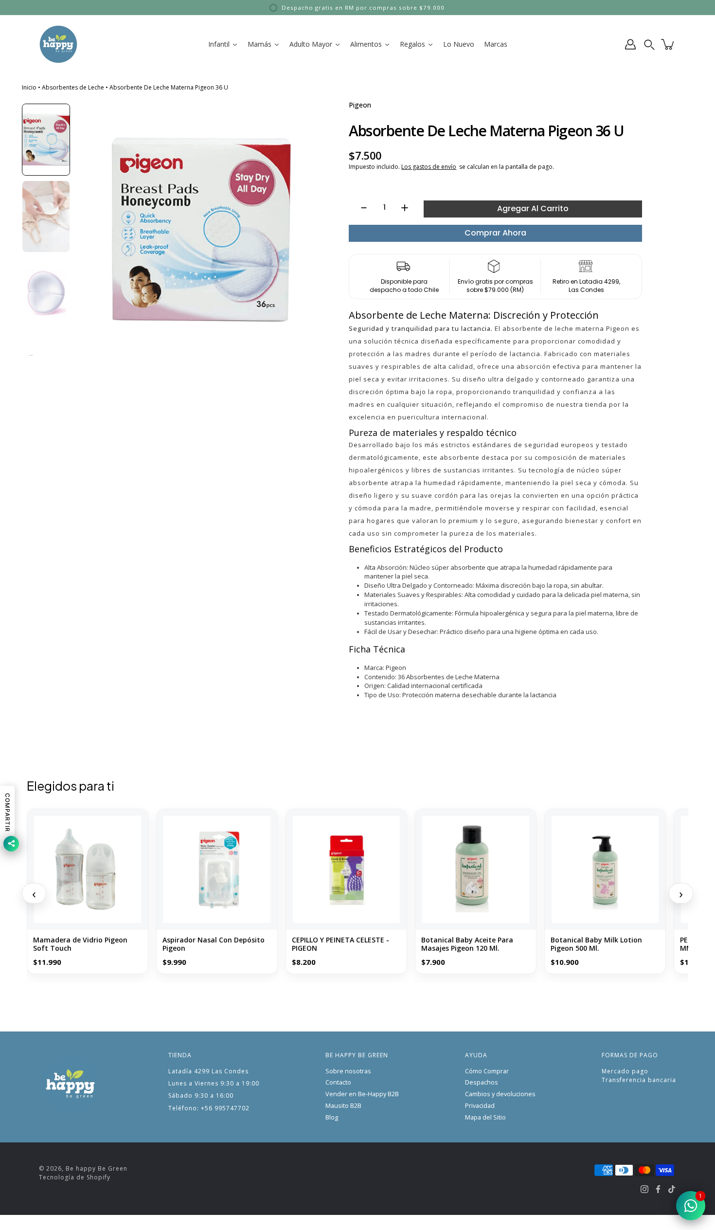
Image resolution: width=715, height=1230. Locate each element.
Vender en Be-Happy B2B (362, 1094)
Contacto (338, 1082)
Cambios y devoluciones (500, 1094)
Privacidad (480, 1106)
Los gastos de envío (428, 167)
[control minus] (359, 207)
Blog (331, 1117)
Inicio (29, 87)
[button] (649, 44)
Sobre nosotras (348, 1071)
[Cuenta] (630, 44)
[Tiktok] (671, 1189)
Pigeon (360, 104)
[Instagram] (644, 1189)
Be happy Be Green (96, 1168)
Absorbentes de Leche (73, 87)
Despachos (481, 1082)
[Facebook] (658, 1189)
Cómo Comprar (487, 1071)
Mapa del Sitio (485, 1117)
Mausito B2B (343, 1106)
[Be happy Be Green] (58, 44)
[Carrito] (668, 44)
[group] (46, 140)
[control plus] (409, 207)
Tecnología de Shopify (74, 1177)
